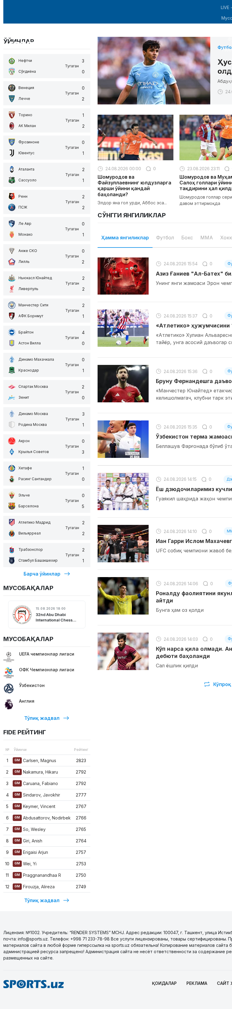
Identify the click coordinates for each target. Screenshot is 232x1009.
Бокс (187, 238)
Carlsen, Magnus (35, 760)
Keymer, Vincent (34, 806)
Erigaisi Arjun (31, 852)
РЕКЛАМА (196, 983)
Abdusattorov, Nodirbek (42, 817)
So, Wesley (30, 829)
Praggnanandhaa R (37, 875)
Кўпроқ (222, 684)
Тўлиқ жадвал (42, 718)
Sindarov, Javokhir (37, 794)
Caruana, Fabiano (36, 783)
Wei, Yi (25, 863)
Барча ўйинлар (42, 574)
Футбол (165, 238)
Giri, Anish (28, 840)
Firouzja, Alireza (34, 886)
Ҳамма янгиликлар (125, 238)
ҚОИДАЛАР (164, 983)
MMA (206, 238)
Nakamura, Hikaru (36, 771)
